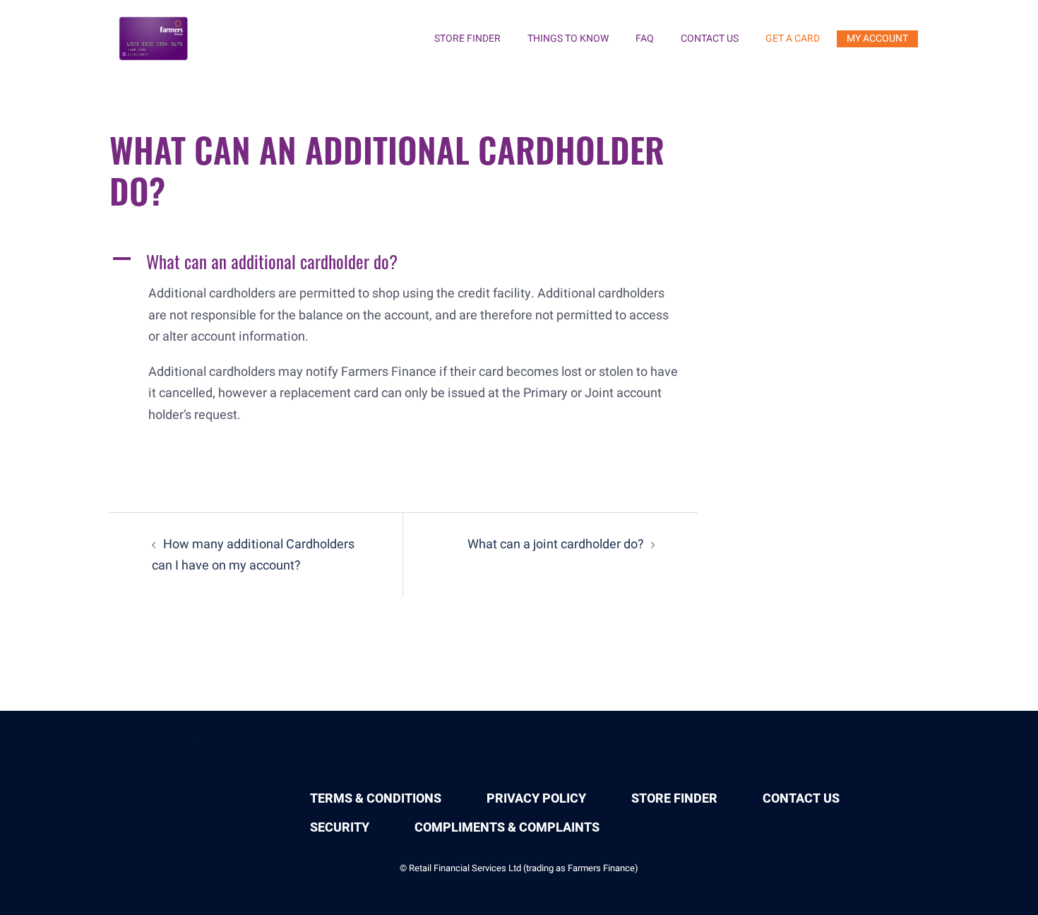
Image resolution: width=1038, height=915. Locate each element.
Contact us (710, 38)
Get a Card (792, 38)
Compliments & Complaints (506, 827)
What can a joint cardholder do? (555, 544)
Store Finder (674, 798)
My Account (877, 38)
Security (339, 827)
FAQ (645, 38)
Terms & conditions (375, 798)
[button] (403, 261)
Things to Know (568, 38)
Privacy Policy (536, 798)
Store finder (467, 38)
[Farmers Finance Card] (154, 38)
